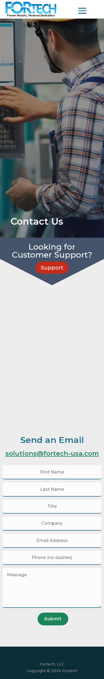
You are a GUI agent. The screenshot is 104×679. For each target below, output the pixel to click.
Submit (53, 618)
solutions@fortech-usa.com (52, 453)
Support (52, 267)
